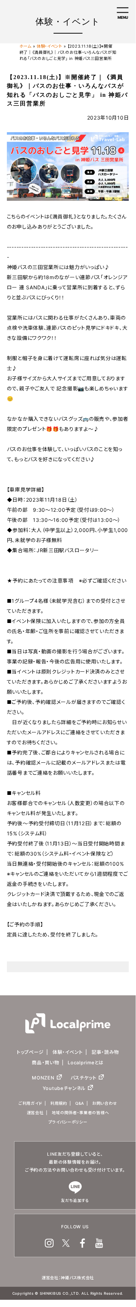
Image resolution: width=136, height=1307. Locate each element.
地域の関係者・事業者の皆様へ (80, 1112)
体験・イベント (49, 46)
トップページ (30, 1052)
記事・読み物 (105, 1052)
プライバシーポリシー (68, 1122)
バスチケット (84, 1078)
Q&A (79, 1103)
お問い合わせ (104, 1103)
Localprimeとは (85, 1062)
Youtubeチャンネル (64, 1088)
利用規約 (58, 1103)
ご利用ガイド (30, 1103)
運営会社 (35, 1112)
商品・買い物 (45, 1062)
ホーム (25, 46)
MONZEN (43, 1078)
